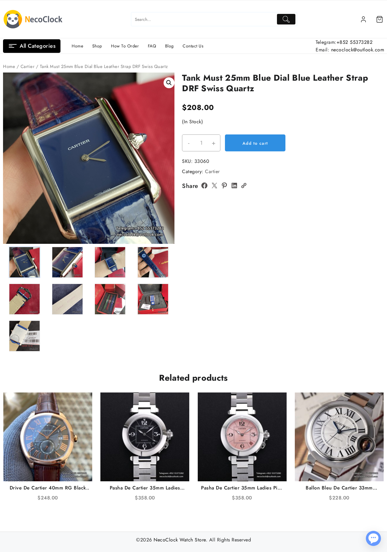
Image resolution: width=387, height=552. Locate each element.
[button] (169, 82)
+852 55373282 (355, 42)
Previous (10, 152)
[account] (363, 19)
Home (9, 66)
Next (167, 152)
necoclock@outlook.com (357, 49)
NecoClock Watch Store (180, 539)
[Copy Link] (244, 185)
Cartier (28, 66)
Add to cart (255, 143)
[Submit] (286, 19)
